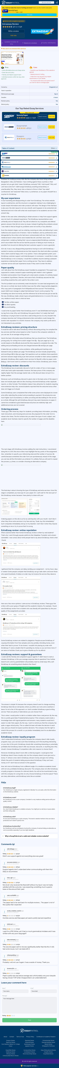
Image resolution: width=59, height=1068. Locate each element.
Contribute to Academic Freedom (45, 1036)
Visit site (29, 15)
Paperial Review (48, 1044)
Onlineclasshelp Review (48, 1040)
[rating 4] (12, 1015)
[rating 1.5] (8, 1015)
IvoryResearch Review (29, 1052)
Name (4, 988)
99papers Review (29, 1046)
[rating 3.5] (12, 1015)
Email (32, 988)
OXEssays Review (10, 1053)
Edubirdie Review (29, 1042)
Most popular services (30, 1066)
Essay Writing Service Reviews (48, 1050)
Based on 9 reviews (30, 43)
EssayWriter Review (10, 1050)
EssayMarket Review (48, 1053)
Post (29, 1020)
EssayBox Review (48, 1052)
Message (4, 995)
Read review (42, 116)
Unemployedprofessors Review (11, 1055)
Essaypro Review (10, 1040)
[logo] (10, 2)
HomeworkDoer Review (29, 1050)
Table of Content (28, 148)
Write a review (13, 31)
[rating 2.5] (10, 1015)
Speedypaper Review (29, 1044)
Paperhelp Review (29, 1040)
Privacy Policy (30, 1036)
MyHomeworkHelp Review (29, 1053)
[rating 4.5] (13, 1015)
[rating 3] (11, 1015)
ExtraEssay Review (10, 1052)
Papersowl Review (10, 1042)
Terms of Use (20, 1036)
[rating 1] (7, 1015)
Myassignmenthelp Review (48, 1042)
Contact (11, 1036)
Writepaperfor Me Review (48, 1046)
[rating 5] (14, 1015)
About (5, 1036)
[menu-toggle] (56, 2)
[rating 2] (9, 1015)
